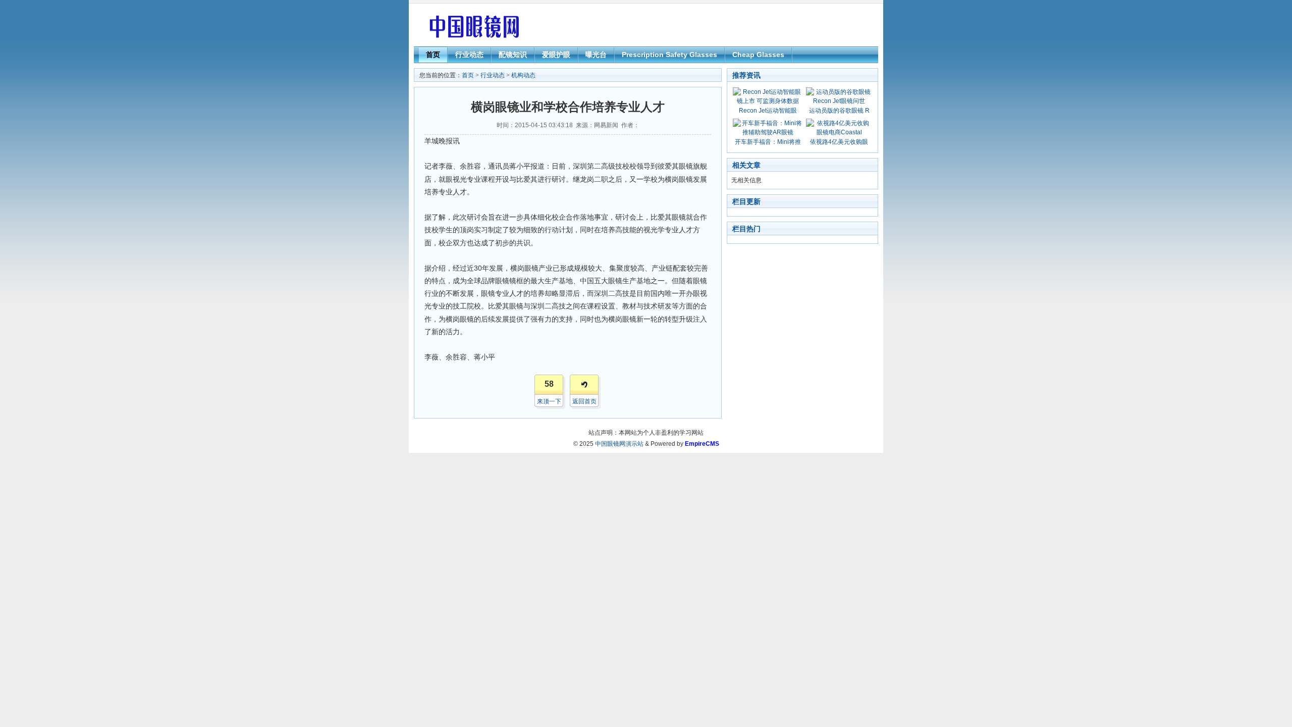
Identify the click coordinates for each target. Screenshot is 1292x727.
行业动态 (469, 54)
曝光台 (596, 54)
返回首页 (584, 401)
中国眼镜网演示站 (619, 443)
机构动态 (523, 75)
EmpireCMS (702, 443)
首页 (433, 54)
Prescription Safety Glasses (669, 54)
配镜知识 (513, 54)
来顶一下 (549, 401)
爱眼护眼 (556, 54)
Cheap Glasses (758, 54)
